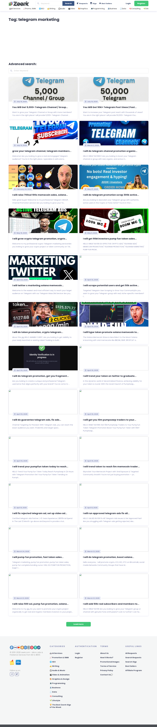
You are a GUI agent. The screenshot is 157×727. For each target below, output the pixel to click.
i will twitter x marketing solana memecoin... (38, 285)
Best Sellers (130, 666)
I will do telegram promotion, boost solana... (108, 557)
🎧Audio (61, 8)
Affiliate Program (133, 670)
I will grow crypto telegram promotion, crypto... (39, 238)
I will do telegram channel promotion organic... (110, 151)
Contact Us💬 (106, 674)
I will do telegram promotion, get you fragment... (40, 375)
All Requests (131, 653)
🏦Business (112, 8)
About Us (104, 653)
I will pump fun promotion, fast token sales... (38, 557)
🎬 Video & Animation (60, 674)
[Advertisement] (78, 41)
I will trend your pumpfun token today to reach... (40, 466)
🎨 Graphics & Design (59, 679)
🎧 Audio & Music (57, 670)
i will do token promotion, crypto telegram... (37, 332)
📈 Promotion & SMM (59, 657)
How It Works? (106, 657)
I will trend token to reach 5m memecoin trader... (111, 466)
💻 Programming (57, 683)
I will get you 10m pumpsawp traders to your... (109, 419)
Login (128, 3)
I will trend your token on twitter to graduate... (109, 375)
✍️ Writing (54, 666)
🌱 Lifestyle (55, 700)
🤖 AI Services (56, 653)
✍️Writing (51, 8)
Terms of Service (108, 666)
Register (141, 3)
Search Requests (133, 657)
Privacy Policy (106, 670)
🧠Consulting (134, 8)
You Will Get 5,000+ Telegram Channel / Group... (40, 107)
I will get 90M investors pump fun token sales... (110, 238)
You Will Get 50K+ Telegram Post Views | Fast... (110, 107)
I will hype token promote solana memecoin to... (111, 332)
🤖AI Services (14, 8)
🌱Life (145, 8)
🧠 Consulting (56, 696)
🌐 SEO (53, 662)
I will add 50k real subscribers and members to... (111, 603)
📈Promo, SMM (29, 8)
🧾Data (123, 8)
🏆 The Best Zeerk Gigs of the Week (60, 706)
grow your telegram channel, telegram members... (41, 151)
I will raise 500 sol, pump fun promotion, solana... (40, 603)
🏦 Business (55, 687)
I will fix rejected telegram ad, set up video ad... (39, 513)
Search (68, 3)
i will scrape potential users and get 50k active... (111, 285)
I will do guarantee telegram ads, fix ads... (36, 419)
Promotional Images (109, 662)
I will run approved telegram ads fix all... (106, 513)
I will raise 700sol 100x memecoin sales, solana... (40, 194)
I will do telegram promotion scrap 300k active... (111, 194)
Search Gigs (131, 662)
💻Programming (98, 8)
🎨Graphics (83, 8)
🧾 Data (53, 692)
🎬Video (71, 8)
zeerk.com (25, 652)
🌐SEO (41, 8)
